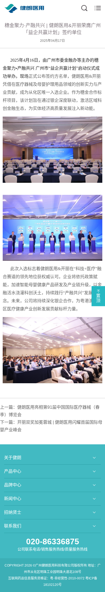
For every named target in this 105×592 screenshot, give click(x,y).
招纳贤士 (12, 512)
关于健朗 (12, 457)
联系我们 (12, 526)
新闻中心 (12, 498)
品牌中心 (12, 485)
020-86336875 (52, 541)
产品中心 (12, 471)
